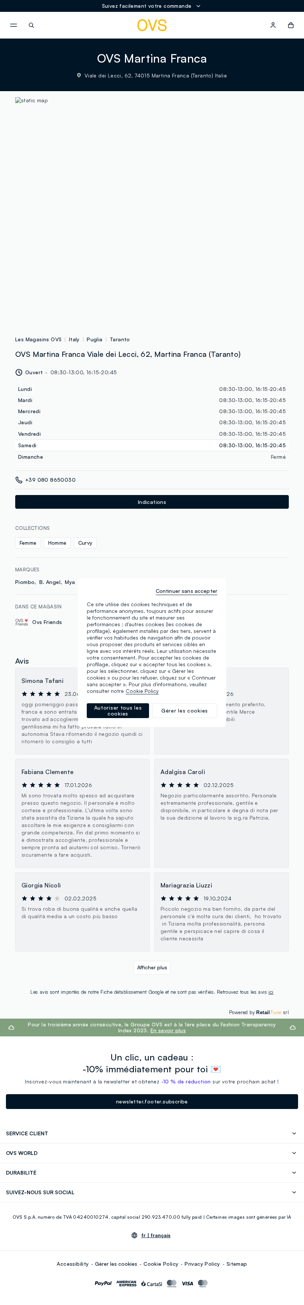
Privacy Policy (202, 1264)
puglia (94, 339)
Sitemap (237, 1264)
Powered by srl (259, 1012)
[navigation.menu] (13, 25)
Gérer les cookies (116, 1264)
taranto (120, 339)
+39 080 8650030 (50, 479)
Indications (152, 502)
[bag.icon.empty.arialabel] (291, 25)
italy (74, 339)
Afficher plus (152, 967)
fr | (156, 1235)
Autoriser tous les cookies (118, 710)
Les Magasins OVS (38, 339)
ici (270, 992)
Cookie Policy (160, 1264)
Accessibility (73, 1264)
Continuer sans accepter (186, 591)
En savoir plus (168, 1030)
